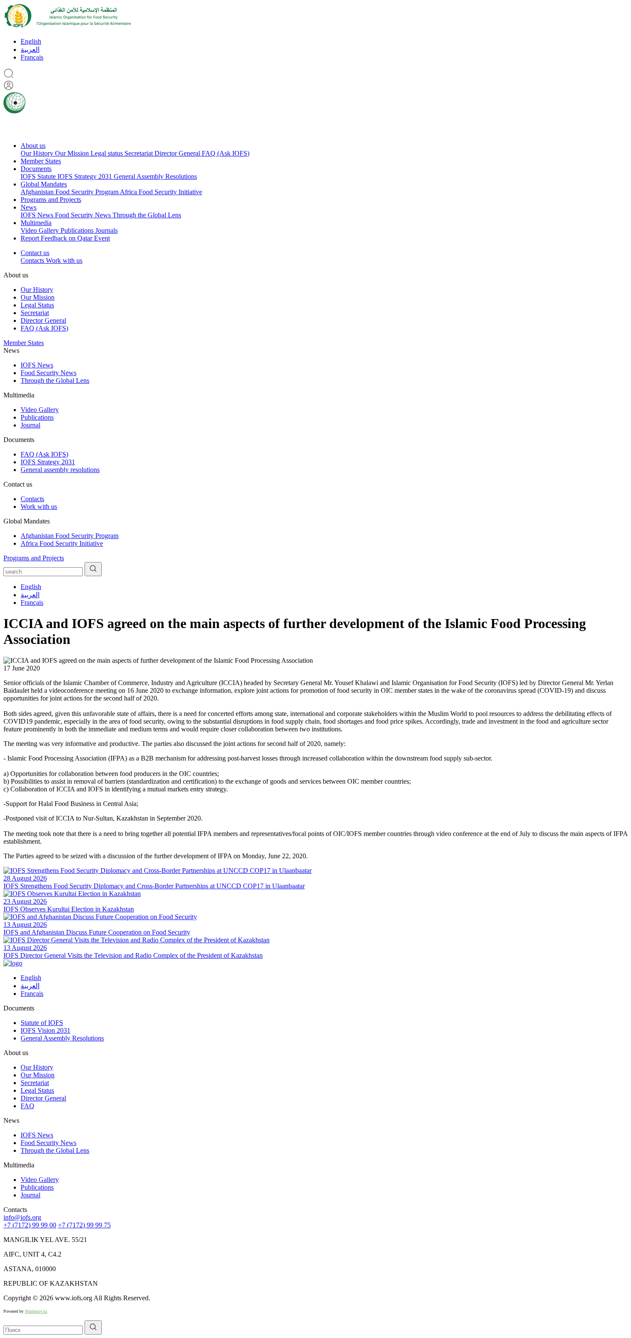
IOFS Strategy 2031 (86, 176)
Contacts (33, 260)
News (28, 207)
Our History (38, 153)
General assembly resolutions (60, 469)
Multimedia (36, 222)
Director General (178, 153)
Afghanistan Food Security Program (70, 191)
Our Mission (73, 153)
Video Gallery (41, 230)
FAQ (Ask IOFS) (225, 153)
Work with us (64, 260)
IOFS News (38, 215)
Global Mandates (44, 184)
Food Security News (83, 215)
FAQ (27, 1105)
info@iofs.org (22, 1217)
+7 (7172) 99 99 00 (29, 1225)
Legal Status (37, 305)
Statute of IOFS (42, 1022)
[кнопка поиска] (93, 569)
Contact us (35, 252)
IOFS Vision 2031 (45, 1030)
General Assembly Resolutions (155, 176)
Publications (78, 230)
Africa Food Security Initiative (161, 191)
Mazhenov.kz (36, 1311)
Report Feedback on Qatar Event (65, 238)
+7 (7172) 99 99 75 (84, 1225)
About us (33, 145)
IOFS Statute (39, 176)
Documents (36, 168)
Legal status (107, 153)
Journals (106, 230)
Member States (41, 161)
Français (32, 57)
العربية (30, 49)
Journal (30, 425)
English (31, 41)
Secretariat (139, 153)
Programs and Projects (51, 199)
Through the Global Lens (146, 215)
